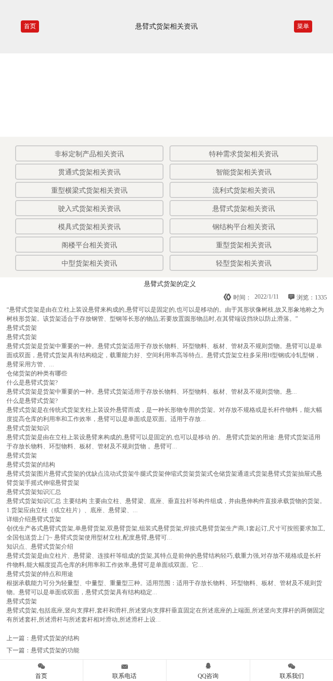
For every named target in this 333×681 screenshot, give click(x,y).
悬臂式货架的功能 (55, 650)
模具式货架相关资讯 (89, 226)
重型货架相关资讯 (243, 245)
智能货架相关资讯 (243, 172)
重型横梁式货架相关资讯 (89, 190)
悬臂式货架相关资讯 (243, 208)
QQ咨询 (208, 670)
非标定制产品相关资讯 (89, 154)
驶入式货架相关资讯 (89, 208)
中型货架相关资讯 (89, 263)
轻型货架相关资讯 (243, 263)
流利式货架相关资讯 (243, 190)
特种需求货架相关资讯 (243, 154)
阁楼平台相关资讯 (89, 245)
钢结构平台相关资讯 (243, 226)
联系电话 (124, 670)
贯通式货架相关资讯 (89, 172)
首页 (30, 26)
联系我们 (292, 670)
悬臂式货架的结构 (55, 638)
